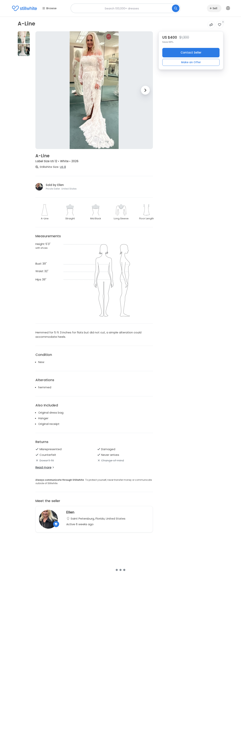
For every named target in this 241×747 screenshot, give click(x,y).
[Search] (175, 8)
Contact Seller (191, 53)
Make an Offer (191, 62)
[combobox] (125, 8)
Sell (215, 8)
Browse (51, 8)
